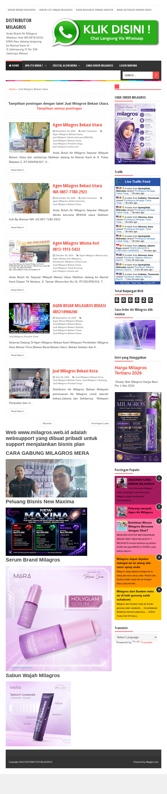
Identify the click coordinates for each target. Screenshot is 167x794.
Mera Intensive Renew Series (134, 10)
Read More (17, 170)
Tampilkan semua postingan (59, 108)
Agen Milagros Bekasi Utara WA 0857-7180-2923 (77, 188)
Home (15, 65)
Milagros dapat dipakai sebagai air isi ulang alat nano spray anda (134, 562)
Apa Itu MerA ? (34, 65)
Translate (147, 642)
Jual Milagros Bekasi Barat (67, 324)
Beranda (47, 423)
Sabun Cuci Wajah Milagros (56, 10)
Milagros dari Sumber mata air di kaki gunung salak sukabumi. (135, 595)
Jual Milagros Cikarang (94, 380)
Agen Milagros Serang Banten (94, 10)
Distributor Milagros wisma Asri (70, 261)
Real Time (136, 283)
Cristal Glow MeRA (65, 65)
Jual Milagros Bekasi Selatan (68, 327)
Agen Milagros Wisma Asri (93, 255)
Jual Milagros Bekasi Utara (67, 140)
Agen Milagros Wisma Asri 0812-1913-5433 (76, 246)
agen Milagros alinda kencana (69, 201)
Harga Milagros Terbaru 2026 (131, 370)
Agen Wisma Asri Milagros (67, 258)
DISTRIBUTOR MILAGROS (18, 23)
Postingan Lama (100, 423)
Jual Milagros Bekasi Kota (75, 371)
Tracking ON (149, 283)
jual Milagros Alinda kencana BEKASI (72, 137)
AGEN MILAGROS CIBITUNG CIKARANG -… (132, 249)
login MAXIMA (128, 65)
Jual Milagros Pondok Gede (23, 336)
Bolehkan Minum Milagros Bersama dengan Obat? (140, 526)
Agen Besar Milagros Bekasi (68, 321)
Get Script (125, 283)
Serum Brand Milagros (22, 10)
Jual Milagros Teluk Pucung (67, 268)
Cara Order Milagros (99, 65)
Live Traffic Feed (137, 181)
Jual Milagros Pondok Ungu (67, 143)
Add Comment (89, 131)
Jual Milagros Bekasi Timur (67, 330)
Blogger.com (152, 762)
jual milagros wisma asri (66, 146)
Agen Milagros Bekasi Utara (77, 125)
